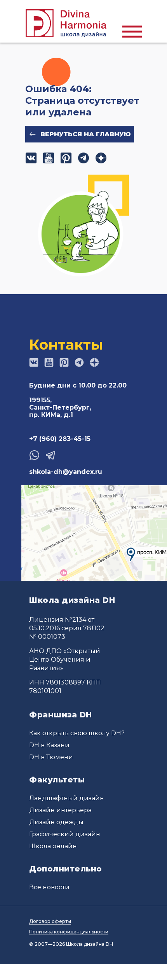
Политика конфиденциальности (68, 932)
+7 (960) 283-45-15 (59, 439)
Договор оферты (50, 921)
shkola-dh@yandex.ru (65, 471)
